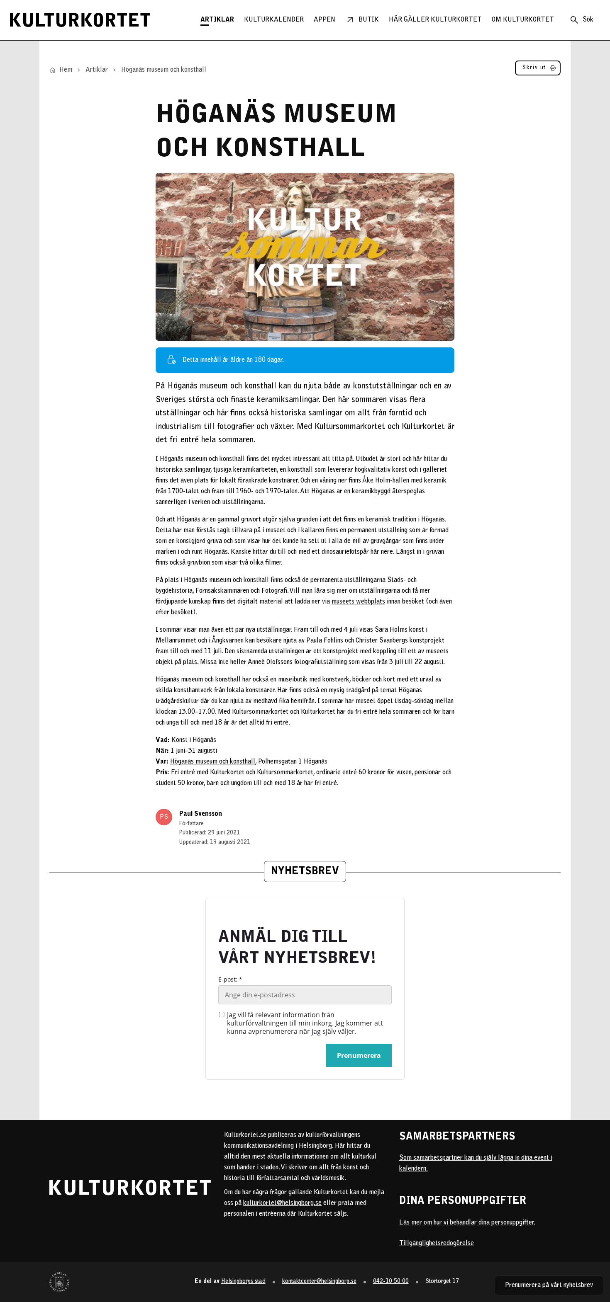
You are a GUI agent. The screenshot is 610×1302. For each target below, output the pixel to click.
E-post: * (230, 979)
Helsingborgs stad (243, 1281)
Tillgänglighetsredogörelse (436, 1243)
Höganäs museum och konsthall (212, 762)
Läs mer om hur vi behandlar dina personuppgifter (466, 1223)
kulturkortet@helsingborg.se (282, 1203)
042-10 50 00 (391, 1281)
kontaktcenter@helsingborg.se (319, 1281)
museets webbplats (358, 602)
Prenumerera (359, 1055)
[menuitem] (217, 20)
